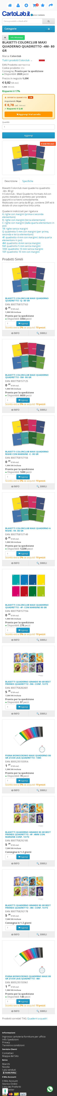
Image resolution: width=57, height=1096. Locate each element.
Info (16, 1011)
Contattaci (7, 1053)
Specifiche (27, 181)
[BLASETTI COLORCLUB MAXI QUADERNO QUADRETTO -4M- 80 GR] (28, 158)
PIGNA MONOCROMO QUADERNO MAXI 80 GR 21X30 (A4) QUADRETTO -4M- (28, 977)
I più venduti (9, 1069)
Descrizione (11, 181)
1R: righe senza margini (15, 228)
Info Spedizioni (10, 1039)
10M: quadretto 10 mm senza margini (22, 249)
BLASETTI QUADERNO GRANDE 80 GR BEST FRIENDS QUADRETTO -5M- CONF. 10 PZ (28, 683)
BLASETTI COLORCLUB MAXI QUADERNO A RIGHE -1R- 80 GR (28, 529)
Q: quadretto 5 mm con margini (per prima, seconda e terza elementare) (25, 233)
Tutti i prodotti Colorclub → (17, 60)
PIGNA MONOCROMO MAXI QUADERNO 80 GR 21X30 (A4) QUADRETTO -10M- (28, 756)
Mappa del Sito (10, 1056)
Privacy (6, 1042)
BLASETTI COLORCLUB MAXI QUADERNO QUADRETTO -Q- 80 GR (27, 299)
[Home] (10, 6)
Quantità (5, 122)
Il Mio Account (10, 1081)
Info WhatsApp (16, 37)
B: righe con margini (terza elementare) (23, 220)
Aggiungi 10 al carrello (29, 114)
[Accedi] (18, 6)
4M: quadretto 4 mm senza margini (21, 243)
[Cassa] (51, 6)
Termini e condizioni (13, 1045)
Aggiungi (28, 135)
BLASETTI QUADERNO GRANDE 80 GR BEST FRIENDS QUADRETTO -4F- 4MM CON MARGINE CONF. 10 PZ (28, 834)
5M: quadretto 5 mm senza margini (21, 246)
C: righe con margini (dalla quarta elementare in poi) (28, 224)
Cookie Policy (10, 1073)
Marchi (6, 1064)
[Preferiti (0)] (42, 6)
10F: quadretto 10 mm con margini (20, 251)
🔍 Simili (41, 1011)
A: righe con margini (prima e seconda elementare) (22, 216)
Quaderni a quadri (37, 1018)
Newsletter (8, 1089)
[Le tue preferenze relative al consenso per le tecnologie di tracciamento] (5, 1091)
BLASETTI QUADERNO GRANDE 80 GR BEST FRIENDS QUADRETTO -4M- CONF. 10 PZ (28, 906)
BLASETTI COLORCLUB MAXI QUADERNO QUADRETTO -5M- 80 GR (27, 376)
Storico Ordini (9, 1083)
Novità (6, 1066)
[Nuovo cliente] (26, 6)
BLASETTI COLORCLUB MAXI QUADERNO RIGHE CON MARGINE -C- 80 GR (27, 452)
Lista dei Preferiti (11, 1086)
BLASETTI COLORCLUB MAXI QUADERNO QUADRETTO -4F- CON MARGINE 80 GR (27, 606)
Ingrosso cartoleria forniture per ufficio (24, 1036)
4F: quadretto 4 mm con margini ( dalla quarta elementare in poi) (27, 239)
